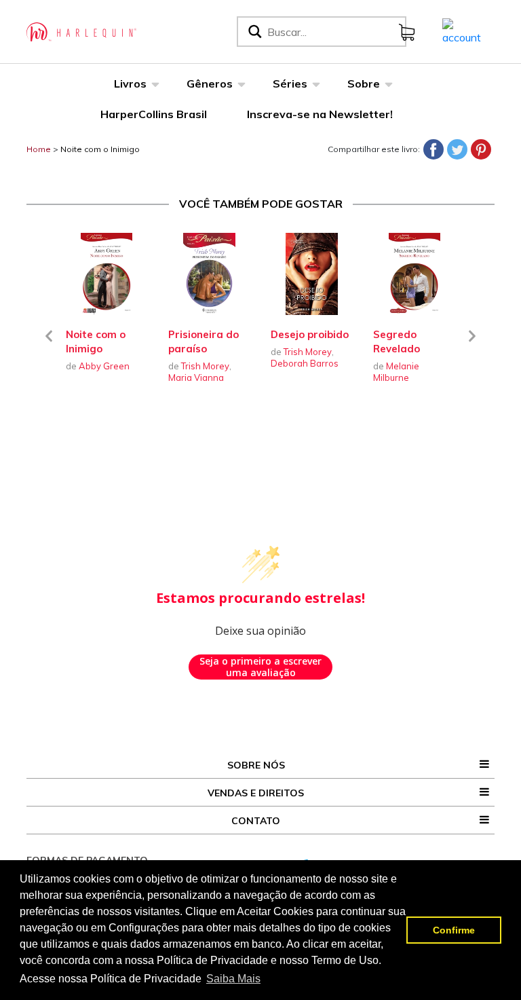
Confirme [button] (454, 930)
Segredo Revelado (396, 341)
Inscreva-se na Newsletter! (320, 114)
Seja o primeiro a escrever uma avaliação (260, 667)
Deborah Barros (305, 363)
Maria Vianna (196, 377)
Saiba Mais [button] (233, 978)
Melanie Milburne (396, 371)
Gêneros (210, 83)
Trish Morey (205, 365)
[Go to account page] (461, 30)
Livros (130, 83)
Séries (290, 83)
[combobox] (334, 31)
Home (38, 149)
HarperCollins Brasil (153, 114)
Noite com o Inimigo (100, 149)
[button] (48, 344)
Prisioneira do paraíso (203, 341)
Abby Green (104, 365)
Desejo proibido (310, 334)
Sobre (363, 83)
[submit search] (254, 31)
